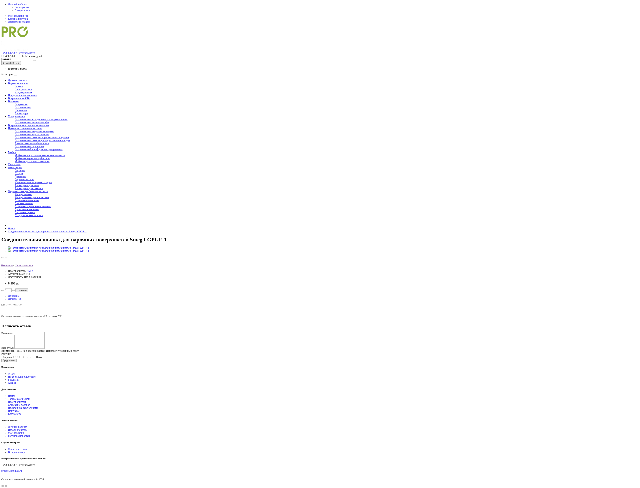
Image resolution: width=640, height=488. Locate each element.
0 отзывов (7, 265)
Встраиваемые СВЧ (19, 98)
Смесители (14, 164)
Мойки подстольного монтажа (32, 161)
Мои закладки (16, 432)
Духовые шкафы (17, 80)
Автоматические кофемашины (32, 143)
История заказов (17, 429)
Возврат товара (16, 452)
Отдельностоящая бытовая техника (28, 191)
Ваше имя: (7, 333)
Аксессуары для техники (29, 188)
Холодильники (16, 116)
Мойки (12, 152)
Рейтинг (6, 353)
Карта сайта (15, 413)
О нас (11, 373)
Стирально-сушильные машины (33, 206)
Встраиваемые (23, 107)
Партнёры (14, 410)
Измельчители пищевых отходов (33, 182)
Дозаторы (20, 176)
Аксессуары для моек (27, 185)
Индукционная (23, 92)
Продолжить (9, 360)
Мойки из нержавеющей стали (32, 158)
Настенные (21, 110)
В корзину (22, 290)
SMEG (30, 270)
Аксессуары (21, 113)
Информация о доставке (22, 376)
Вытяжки (13, 101)
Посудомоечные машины (22, 95)
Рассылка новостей (19, 435)
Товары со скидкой (19, 398)
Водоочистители (24, 179)
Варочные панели (18, 83)
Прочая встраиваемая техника (25, 128)
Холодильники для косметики (32, 197)
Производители (17, 401)
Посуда (19, 173)
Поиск (11, 228)
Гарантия (13, 379)
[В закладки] (2, 257)
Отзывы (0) (14, 298)
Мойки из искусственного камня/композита (40, 155)
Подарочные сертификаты (23, 407)
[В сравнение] (6, 257)
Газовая (19, 86)
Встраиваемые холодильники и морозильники (41, 119)
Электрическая (23, 89)
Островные (21, 104)
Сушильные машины (27, 209)
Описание (14, 295)
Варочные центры (25, 212)
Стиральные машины (27, 200)
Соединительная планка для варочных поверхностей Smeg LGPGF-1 (47, 231)
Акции (12, 382)
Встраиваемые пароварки (29, 146)
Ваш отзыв (7, 347)
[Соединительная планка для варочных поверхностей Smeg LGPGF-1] (48, 247)
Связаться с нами (18, 449)
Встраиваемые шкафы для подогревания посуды (42, 140)
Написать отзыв (24, 265)
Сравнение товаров (19, 404)
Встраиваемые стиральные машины (28, 125)
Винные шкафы (24, 203)
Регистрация (22, 7)
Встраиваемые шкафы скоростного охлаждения (42, 137)
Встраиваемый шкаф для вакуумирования (38, 149)
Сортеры (20, 170)
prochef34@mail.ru (11, 470)
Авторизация (22, 10)
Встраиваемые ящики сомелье (32, 134)
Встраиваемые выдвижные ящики (34, 131)
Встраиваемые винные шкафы (32, 122)
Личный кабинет (17, 426)
